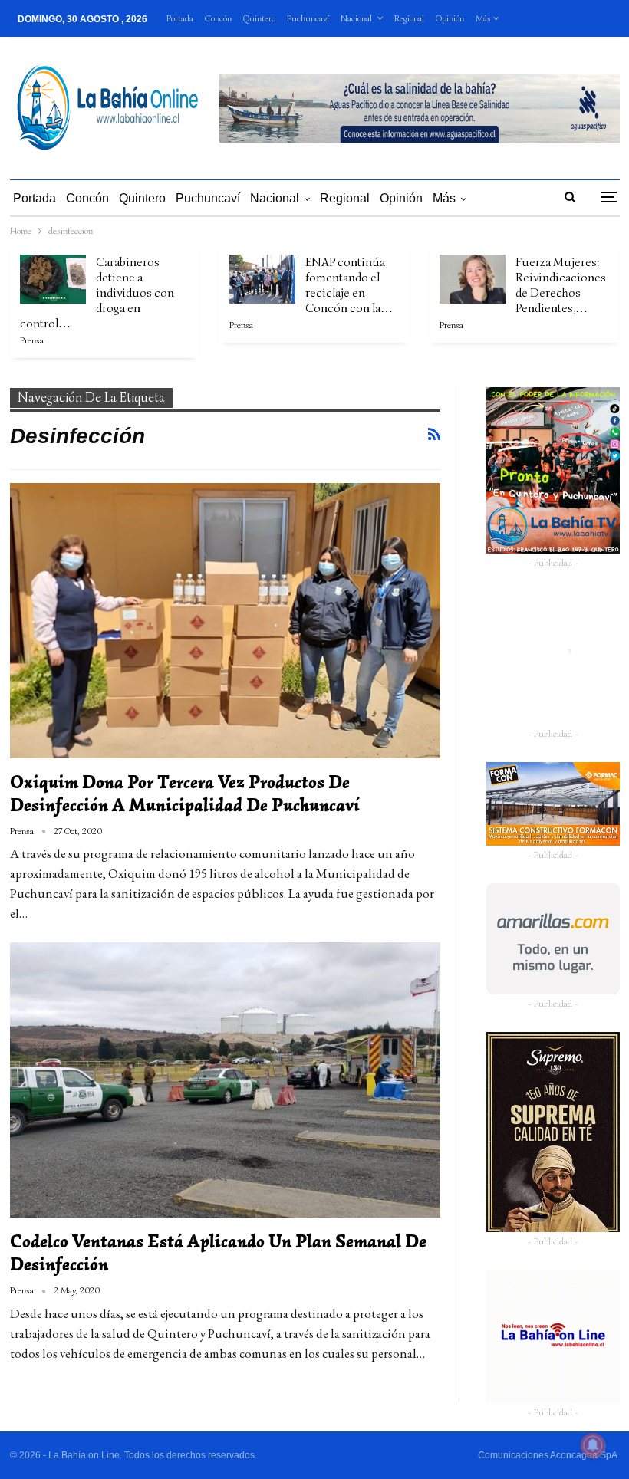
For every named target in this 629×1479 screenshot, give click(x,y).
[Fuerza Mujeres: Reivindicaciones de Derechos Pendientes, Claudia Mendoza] (473, 279)
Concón (218, 18)
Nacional (356, 18)
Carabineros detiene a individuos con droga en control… (97, 293)
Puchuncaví (308, 18)
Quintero (259, 18)
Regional (409, 18)
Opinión (450, 18)
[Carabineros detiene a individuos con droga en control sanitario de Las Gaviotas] (53, 279)
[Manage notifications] (593, 1445)
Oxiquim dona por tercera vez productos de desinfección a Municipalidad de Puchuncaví (185, 794)
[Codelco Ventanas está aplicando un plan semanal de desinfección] (225, 1080)
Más (484, 18)
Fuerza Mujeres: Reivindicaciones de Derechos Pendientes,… (560, 285)
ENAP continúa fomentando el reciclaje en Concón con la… (349, 285)
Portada (179, 18)
